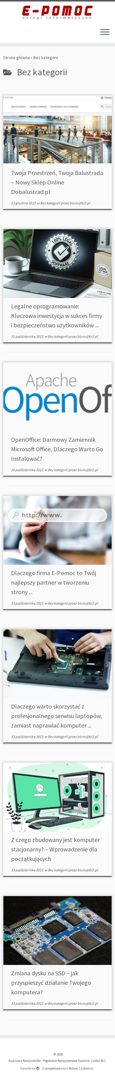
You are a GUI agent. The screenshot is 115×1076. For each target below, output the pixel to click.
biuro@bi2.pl (80, 203)
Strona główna (16, 57)
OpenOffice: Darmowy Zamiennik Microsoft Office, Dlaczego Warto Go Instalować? (57, 449)
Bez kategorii (50, 203)
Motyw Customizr (81, 1068)
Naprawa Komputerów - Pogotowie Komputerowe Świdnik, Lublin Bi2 (57, 1061)
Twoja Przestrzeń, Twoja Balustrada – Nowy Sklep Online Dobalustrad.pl (57, 182)
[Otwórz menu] (104, 32)
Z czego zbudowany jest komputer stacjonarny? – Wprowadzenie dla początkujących (55, 849)
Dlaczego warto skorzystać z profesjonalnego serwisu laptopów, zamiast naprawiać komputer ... (56, 715)
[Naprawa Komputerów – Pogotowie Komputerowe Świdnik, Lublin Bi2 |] (57, 12)
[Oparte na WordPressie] (38, 1067)
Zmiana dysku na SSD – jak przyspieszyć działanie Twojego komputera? (51, 982)
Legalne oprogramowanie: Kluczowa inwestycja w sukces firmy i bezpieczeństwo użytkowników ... (56, 315)
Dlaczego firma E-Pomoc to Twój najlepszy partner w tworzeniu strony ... (53, 582)
